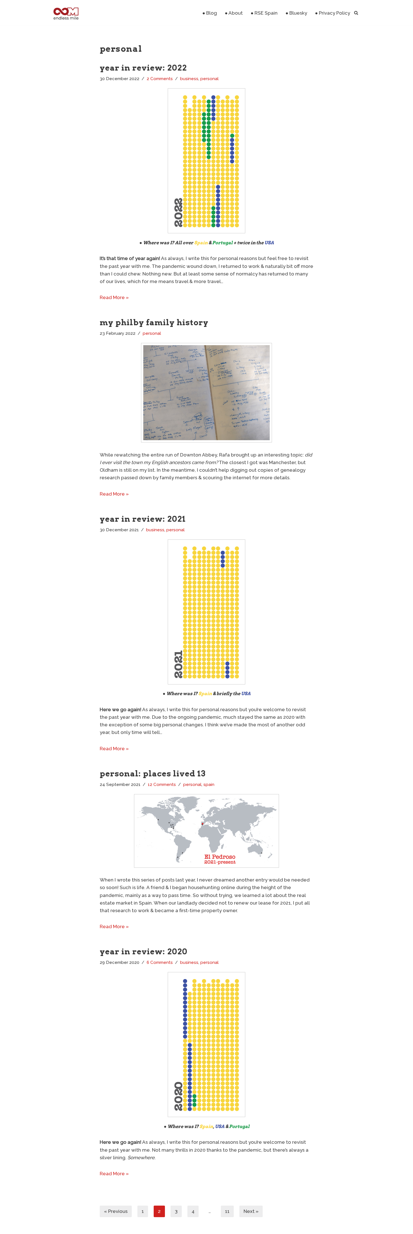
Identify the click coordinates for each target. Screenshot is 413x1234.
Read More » (114, 297)
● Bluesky (296, 13)
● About (234, 13)
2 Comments (160, 78)
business (189, 78)
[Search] (356, 13)
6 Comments (160, 962)
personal (209, 78)
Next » (251, 1211)
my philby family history (154, 322)
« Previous (116, 1211)
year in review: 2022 (143, 68)
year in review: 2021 (143, 519)
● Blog (209, 13)
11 (227, 1211)
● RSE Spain (264, 13)
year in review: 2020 (143, 951)
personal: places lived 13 (153, 773)
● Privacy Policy (332, 13)
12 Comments (162, 784)
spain (208, 784)
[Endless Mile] (65, 13)
